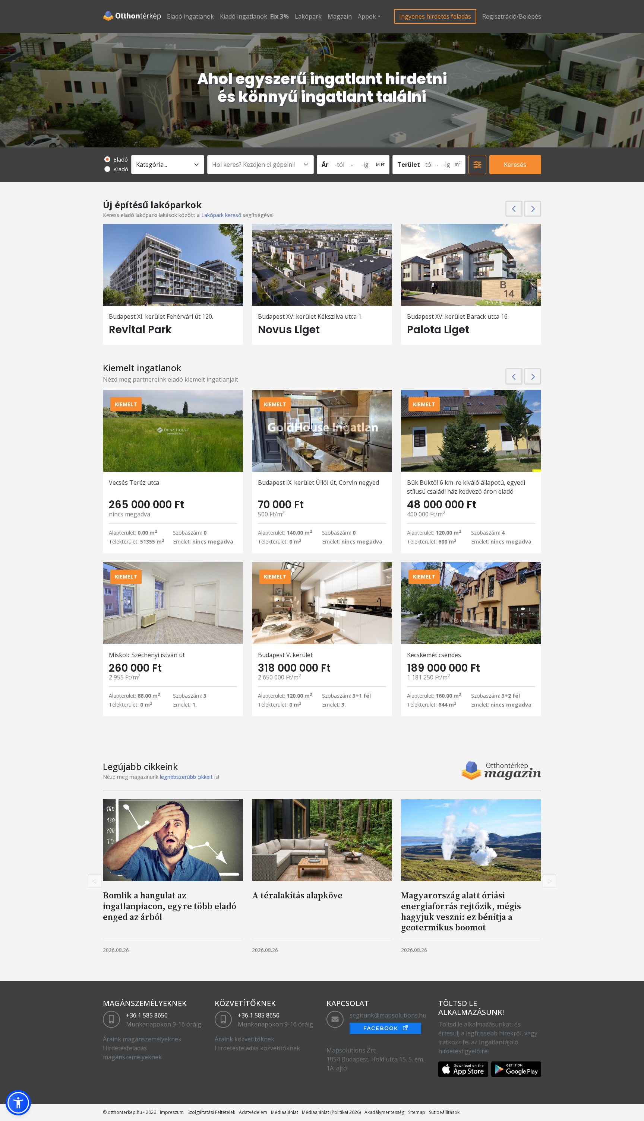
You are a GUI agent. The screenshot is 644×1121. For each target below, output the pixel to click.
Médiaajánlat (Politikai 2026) (331, 1112)
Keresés (515, 164)
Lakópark (308, 16)
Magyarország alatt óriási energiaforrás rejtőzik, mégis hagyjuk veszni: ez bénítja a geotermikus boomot (461, 911)
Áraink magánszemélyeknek (142, 1039)
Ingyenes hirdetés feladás (435, 16)
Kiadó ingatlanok (243, 16)
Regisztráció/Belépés (511, 16)
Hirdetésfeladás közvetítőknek (257, 1048)
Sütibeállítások (444, 1112)
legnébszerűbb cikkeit (186, 776)
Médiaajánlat (284, 1112)
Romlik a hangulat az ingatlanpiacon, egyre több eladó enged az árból (169, 906)
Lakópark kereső (221, 215)
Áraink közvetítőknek (244, 1039)
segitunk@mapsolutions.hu (388, 1015)
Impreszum (172, 1112)
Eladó (120, 159)
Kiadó (120, 169)
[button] (18, 1103)
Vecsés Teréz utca (134, 482)
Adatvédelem (253, 1112)
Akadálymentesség (384, 1112)
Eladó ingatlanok (190, 16)
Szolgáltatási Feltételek (211, 1112)
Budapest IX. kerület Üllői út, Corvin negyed (318, 482)
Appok (367, 16)
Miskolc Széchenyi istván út (147, 655)
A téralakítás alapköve (297, 895)
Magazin (340, 16)
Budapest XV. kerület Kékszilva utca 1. (310, 316)
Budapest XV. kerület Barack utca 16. (458, 316)
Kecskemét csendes (434, 655)
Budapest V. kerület (285, 655)
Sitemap (416, 1112)
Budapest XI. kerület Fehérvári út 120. (161, 316)
